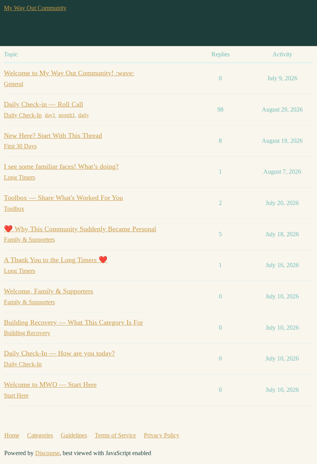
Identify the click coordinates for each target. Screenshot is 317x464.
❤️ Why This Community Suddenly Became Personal (80, 229)
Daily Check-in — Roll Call (43, 104)
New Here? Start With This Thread (53, 135)
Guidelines (74, 435)
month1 (66, 115)
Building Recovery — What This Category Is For (73, 322)
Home (11, 435)
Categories (40, 435)
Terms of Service (115, 435)
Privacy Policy (161, 435)
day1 (50, 115)
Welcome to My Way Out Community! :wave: (69, 73)
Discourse (47, 453)
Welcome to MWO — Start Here (50, 384)
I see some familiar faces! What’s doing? (61, 166)
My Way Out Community (35, 8)
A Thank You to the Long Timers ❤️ (55, 260)
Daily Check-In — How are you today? (59, 353)
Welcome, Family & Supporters (48, 291)
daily (83, 115)
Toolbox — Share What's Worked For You (63, 198)
